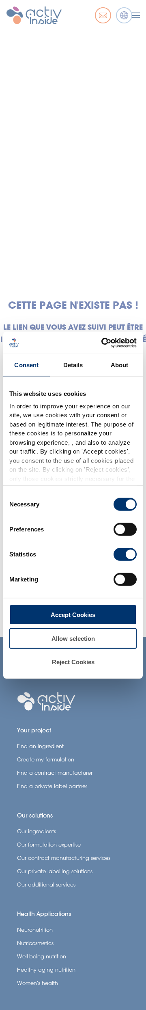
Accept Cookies (73, 614)
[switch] (125, 529)
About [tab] (120, 365)
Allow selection (73, 638)
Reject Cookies (73, 662)
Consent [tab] (26, 365)
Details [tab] (73, 365)
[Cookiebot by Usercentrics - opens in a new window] (103, 342)
